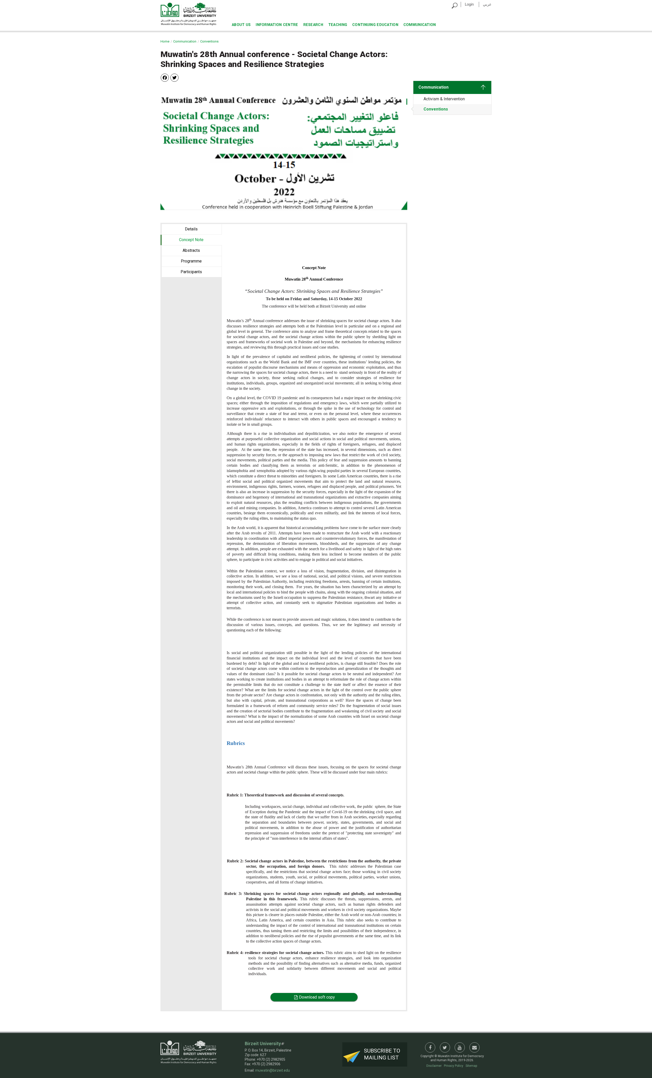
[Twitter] (174, 77)
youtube (460, 1047)
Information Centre (277, 25)
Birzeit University (263, 1043)
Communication (419, 25)
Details (191, 229)
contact (474, 1047)
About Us (241, 25)
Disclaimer (434, 1066)
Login (469, 4)
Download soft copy (317, 997)
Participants (191, 271)
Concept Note (200, 239)
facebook (430, 1047)
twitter (445, 1047)
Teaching (337, 25)
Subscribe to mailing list (382, 1054)
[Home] (188, 13)
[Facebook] (164, 77)
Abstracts (191, 250)
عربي (487, 4)
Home (164, 41)
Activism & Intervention (444, 98)
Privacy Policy (453, 1066)
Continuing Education (375, 25)
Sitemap (471, 1066)
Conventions (209, 41)
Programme (191, 261)
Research (313, 25)
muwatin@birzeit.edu (272, 1070)
